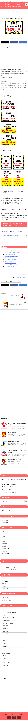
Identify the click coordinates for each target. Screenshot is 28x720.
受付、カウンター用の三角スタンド (10, 623)
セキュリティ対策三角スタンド (9, 615)
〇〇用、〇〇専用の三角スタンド (10, 612)
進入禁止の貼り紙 (12, 432)
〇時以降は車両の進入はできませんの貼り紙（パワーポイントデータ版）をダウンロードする (14, 224)
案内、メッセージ (6, 640)
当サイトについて (4, 1)
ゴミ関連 (3, 531)
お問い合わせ (24, 1)
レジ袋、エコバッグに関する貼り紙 (9, 569)
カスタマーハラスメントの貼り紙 (11, 264)
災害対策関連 (4, 551)
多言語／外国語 (5, 583)
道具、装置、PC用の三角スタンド (10, 633)
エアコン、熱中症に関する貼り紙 (8, 567)
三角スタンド (4, 609)
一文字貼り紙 (4, 578)
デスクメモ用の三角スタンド (9, 620)
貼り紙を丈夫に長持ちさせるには (9, 484)
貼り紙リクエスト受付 (6, 489)
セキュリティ (6, 646)
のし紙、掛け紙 (5, 597)
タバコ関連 (4, 546)
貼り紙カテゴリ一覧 (6, 510)
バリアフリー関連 (5, 548)
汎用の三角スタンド (7, 631)
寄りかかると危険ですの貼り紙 (11, 257)
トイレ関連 (4, 534)
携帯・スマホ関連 (5, 553)
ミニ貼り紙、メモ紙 (6, 662)
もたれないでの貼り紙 (9, 261)
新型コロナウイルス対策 (7, 565)
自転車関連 (4, 538)
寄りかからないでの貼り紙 (10, 263)
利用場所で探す (5, 520)
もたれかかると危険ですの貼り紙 (11, 256)
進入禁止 (24, 274)
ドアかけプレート (5, 638)
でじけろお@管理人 (22, 277)
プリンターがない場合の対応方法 (9, 492)
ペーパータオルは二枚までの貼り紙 (12, 252)
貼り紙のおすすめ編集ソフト (8, 486)
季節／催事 (4, 586)
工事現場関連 (4, 543)
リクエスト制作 (5, 588)
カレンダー (5, 668)
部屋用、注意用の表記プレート (8, 653)
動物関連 (3, 541)
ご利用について (12, 1)
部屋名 (4, 655)
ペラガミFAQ (18, 1)
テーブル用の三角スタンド (8, 617)
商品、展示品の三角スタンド (9, 625)
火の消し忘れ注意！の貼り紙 (11, 254)
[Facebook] (14, 42)
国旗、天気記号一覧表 (6, 600)
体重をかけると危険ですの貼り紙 (11, 250)
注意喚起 (5, 643)
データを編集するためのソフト (12, 235)
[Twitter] (5, 42)
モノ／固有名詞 (5, 581)
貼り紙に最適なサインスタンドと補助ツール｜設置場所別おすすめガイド (14, 480)
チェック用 (5, 665)
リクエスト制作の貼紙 (22, 272)
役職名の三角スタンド (7, 628)
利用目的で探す (5, 522)
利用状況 (5, 648)
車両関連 (8, 11)
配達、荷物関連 (5, 555)
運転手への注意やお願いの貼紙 (19, 11)
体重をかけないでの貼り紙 (10, 259)
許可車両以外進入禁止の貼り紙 (15, 459)
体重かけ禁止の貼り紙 (9, 266)
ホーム (3, 11)
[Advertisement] (11, 58)
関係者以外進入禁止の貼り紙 (15, 441)
